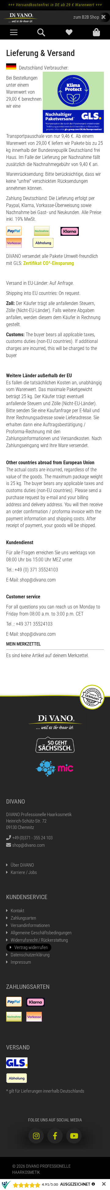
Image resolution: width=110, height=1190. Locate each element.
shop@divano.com (28, 845)
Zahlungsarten (23, 918)
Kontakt (17, 910)
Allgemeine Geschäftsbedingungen (41, 933)
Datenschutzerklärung (30, 955)
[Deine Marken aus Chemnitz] (55, 768)
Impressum (21, 962)
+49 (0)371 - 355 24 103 (32, 838)
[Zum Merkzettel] (68, 32)
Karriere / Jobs (24, 872)
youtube (74, 1135)
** (89, 17)
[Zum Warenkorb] (96, 32)
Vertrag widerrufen (31, 947)
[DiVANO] (20, 17)
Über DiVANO (22, 865)
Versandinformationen (30, 925)
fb (55, 1135)
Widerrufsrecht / (39, 940)
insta (36, 1135)
